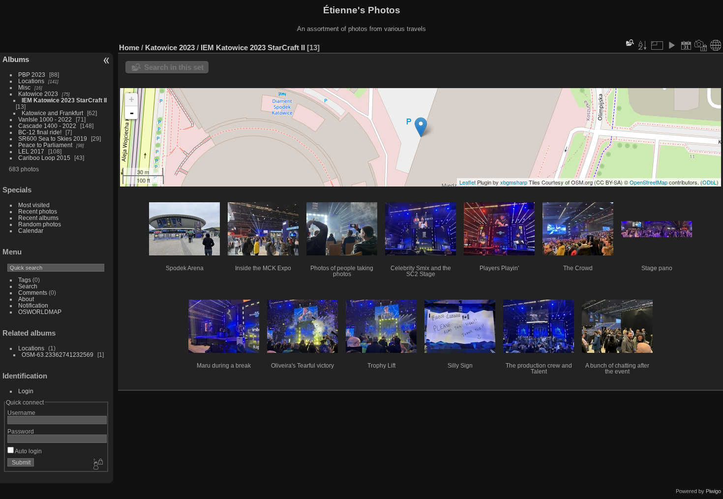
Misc (24, 87)
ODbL (709, 182)
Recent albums (38, 218)
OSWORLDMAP (39, 312)
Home (129, 47)
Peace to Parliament (45, 145)
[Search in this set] (629, 42)
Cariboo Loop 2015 (44, 158)
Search (27, 286)
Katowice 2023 (38, 94)
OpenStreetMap (648, 182)
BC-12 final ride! (39, 132)
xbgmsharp (513, 182)
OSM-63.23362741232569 (57, 354)
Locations (31, 81)
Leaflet (467, 182)
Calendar (30, 230)
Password (20, 431)
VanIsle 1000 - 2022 (45, 119)
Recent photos (37, 211)
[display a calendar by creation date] (700, 45)
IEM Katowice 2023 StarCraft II (64, 100)
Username (21, 412)
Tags (24, 280)
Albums (15, 59)
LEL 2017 (31, 151)
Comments (32, 292)
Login (25, 391)
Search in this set (174, 67)
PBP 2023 (31, 74)
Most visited (34, 205)
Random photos (39, 224)
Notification (33, 305)
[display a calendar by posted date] (686, 45)
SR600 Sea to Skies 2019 (52, 138)
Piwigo (713, 491)
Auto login (28, 451)
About (26, 299)
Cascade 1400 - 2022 (47, 126)
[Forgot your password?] (97, 464)
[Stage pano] (421, 127)
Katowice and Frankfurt (52, 113)
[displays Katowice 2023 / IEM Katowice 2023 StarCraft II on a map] (715, 45)
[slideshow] (671, 45)
